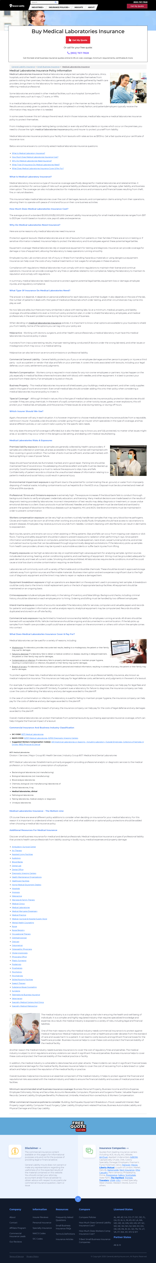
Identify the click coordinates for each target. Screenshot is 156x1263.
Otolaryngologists (20, 953)
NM (134, 1226)
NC (143, 1223)
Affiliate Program (18, 1228)
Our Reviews (16, 1242)
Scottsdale (131, 1175)
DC (136, 1217)
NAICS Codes (39, 1233)
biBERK (134, 1157)
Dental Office (17, 869)
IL (124, 1220)
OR (119, 1229)
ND (115, 1226)
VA (115, 1232)
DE (140, 1217)
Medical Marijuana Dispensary (24, 911)
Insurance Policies (58, 7)
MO (131, 1223)
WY (136, 1232)
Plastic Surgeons (19, 961)
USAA (112, 1180)
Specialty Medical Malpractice (24, 1006)
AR (118, 1217)
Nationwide (113, 1170)
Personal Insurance (42, 1223)
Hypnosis (16, 892)
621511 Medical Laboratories (35, 738)
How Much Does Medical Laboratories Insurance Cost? (35, 157)
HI (120, 1245)
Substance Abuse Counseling (24, 987)
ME (119, 1223)
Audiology (16, 858)
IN (127, 1220)
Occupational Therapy (21, 934)
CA (125, 1217)
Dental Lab (16, 866)
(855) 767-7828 (79, 53)
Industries (37, 7)
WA (122, 1232)
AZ (122, 1217)
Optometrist (17, 945)
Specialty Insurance (42, 1228)
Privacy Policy (33, 1256)
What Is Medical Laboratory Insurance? (28, 153)
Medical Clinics (18, 904)
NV (123, 1226)
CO (129, 1217)
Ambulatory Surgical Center (24, 847)
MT (139, 1223)
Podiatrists (16, 964)
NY (138, 1226)
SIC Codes (38, 1239)
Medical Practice (19, 915)
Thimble (129, 1178)
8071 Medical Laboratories (32, 734)
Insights (78, 7)
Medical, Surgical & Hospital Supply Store (29, 919)
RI (126, 1229)
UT (143, 1229)
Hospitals (16, 888)
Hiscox (134, 1165)
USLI (118, 1180)
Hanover (126, 1165)
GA (115, 1220)
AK (115, 1245)
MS (135, 1223)
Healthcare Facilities (20, 881)
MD (115, 1223)
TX (140, 1229)
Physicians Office (19, 957)
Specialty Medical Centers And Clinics (28, 1002)
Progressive (111, 1175)
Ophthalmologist (19, 938)
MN (127, 1223)
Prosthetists (17, 968)
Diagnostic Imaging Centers (24, 873)
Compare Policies (87, 1217)
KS (130, 1220)
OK (115, 1229)
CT (133, 1217)
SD (132, 1229)
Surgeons (16, 991)
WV (130, 1232)
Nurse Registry (18, 930)
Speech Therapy (18, 983)
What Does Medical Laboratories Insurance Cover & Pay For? (38, 168)
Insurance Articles (64, 1239)
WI (126, 1232)
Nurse (14, 926)
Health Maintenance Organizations (27, 877)
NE (119, 1226)
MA (140, 1220)
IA (122, 1220)
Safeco (121, 1175)
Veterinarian (17, 998)
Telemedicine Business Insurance (26, 995)
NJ (130, 1226)
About (91, 7)
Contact (13, 1223)
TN (136, 1229)
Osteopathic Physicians (22, 949)
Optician (15, 942)
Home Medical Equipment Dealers (26, 885)
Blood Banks (17, 862)
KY (133, 1220)
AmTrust (103, 1157)
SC (129, 1229)
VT (118, 1232)
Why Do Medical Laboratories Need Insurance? (32, 161)
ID (118, 1220)
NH (126, 1226)
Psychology (17, 972)
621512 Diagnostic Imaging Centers (63, 738)
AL (115, 1217)
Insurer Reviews (40, 1217)
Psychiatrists (17, 976)
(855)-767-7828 (140, 2)
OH (142, 1226)
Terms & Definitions (65, 1234)
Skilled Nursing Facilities (22, 979)
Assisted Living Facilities (22, 854)
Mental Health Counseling (23, 923)
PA (122, 1229)
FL (144, 1217)
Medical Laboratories (21, 907)
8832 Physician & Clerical (29, 744)
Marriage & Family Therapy (23, 900)
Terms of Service (17, 1256)
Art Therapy (17, 851)
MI (123, 1223)
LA (137, 1220)
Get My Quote (137, 6)
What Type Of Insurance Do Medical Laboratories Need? (36, 165)
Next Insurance (127, 1170)
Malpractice (17, 896)
